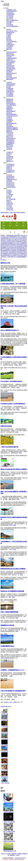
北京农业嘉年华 (11, 247)
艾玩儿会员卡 (9, 18)
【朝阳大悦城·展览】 (8, 802)
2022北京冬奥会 (10, 185)
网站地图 (12, 855)
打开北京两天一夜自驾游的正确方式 (11, 381)
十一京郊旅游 (9, 194)
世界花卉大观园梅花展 (12, 129)
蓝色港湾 (3, 240)
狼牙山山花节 (9, 146)
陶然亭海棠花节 (10, 140)
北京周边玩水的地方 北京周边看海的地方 (13, 403)
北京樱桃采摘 (9, 88)
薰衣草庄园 (21, 247)
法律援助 (19, 853)
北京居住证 (13, 249)
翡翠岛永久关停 (5, 263)
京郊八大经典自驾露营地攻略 (9, 612)
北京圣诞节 (9, 191)
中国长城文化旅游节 (21, 249)
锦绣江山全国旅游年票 (12, 20)
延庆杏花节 (9, 124)
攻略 (17, 222)
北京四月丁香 (4, 713)
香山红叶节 (9, 153)
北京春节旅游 (9, 203)
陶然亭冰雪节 (9, 53)
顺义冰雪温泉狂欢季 (11, 77)
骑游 (4, 225)
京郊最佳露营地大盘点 (7, 646)
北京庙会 (8, 29)
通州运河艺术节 (10, 178)
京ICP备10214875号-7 (20, 858)
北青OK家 (8, 23)
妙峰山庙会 (9, 49)
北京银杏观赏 (9, 156)
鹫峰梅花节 (9, 131)
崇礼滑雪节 (9, 71)
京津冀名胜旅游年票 (11, 11)
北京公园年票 (9, 17)
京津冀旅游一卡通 (11, 9)
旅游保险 (22, 212)
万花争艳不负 (4, 751)
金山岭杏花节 (9, 135)
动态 (10, 222)
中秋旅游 (8, 193)
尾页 (16, 702)
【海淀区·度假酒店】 (8, 812)
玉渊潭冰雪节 (9, 70)
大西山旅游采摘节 (11, 84)
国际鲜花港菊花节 (11, 111)
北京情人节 (9, 202)
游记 (17, 225)
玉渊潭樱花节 (9, 120)
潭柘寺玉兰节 (9, 137)
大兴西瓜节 (9, 82)
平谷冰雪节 (9, 56)
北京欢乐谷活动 (11, 241)
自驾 (23, 222)
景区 (23, 225)
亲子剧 (20, 235)
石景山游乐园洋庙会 (11, 41)
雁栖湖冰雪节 (9, 79)
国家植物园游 (4, 745)
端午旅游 (8, 197)
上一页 (9, 702)
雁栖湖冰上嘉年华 (7, 253)
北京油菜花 (9, 118)
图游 (4, 228)
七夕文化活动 (9, 209)
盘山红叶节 (9, 159)
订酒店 (11, 212)
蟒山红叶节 (20, 252)
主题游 (2, 1)
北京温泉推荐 (18, 241)
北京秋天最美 (4, 726)
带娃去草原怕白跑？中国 (9, 851)
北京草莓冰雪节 (10, 65)
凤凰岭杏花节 (9, 132)
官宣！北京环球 (5, 783)
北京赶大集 (20, 255)
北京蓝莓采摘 (9, 94)
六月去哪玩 (8, 240)
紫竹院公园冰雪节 (11, 61)
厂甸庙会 (8, 35)
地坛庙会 (8, 38)
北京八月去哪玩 (22, 237)
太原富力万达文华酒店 (9, 821)
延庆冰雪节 (9, 64)
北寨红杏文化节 (23, 238)
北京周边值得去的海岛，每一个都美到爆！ (13, 283)
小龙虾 (15, 235)
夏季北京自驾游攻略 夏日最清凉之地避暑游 (14, 469)
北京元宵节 (9, 205)
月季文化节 (9, 147)
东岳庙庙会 (9, 34)
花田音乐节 (9, 168)
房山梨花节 (9, 112)
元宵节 (16, 238)
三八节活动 (9, 206)
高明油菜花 (13, 244)
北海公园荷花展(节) (11, 105)
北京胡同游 (9, 175)
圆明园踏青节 (9, 144)
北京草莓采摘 (9, 90)
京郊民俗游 (9, 181)
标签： (2, 271)
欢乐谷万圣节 (9, 208)
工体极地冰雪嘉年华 (11, 58)
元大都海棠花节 (10, 141)
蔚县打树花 (20, 246)
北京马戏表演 (13, 255)
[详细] (15, 268)
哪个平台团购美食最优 (9, 831)
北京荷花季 (9, 149)
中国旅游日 (14, 250)
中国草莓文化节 (10, 91)
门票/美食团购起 (21, 232)
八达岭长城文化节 (11, 256)
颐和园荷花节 (9, 100)
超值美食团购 (9, 235)
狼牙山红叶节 (9, 158)
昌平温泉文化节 (13, 252)
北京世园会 (7, 249)
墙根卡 (7, 212)
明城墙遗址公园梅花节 (12, 128)
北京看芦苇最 (4, 720)
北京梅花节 (9, 121)
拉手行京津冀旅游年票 (12, 26)
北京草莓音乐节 (10, 170)
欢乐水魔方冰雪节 (11, 68)
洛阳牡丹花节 (5, 237)
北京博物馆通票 (10, 14)
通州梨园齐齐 (4, 776)
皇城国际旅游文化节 (11, 179)
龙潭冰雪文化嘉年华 (11, 52)
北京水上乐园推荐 (20, 243)
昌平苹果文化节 (10, 85)
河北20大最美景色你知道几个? (10, 330)
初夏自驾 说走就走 (6, 426)
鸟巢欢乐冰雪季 (10, 55)
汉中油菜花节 (23, 240)
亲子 (10, 225)
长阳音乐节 (9, 167)
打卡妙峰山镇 (4, 739)
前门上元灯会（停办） (12, 30)
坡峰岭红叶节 (9, 161)
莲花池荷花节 (9, 102)
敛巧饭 (16, 247)
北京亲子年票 (9, 12)
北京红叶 (8, 155)
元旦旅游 (8, 190)
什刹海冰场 (15, 253)
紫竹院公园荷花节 (11, 103)
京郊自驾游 (7, 244)
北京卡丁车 (12, 238)
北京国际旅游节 (10, 176)
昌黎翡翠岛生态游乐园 (7, 625)
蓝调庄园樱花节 (10, 143)
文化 (12, 232)
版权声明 (14, 853)
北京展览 (24, 241)
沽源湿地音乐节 (10, 165)
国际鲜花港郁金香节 (11, 114)
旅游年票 (3, 212)
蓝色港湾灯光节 (10, 184)
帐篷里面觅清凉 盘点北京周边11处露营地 (13, 568)
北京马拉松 (3, 241)
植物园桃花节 (9, 108)
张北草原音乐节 (10, 164)
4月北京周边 (4, 757)
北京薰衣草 (9, 117)
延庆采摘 (8, 87)
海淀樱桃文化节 (12, 243)
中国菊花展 (9, 109)
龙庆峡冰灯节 (9, 59)
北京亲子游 (9, 196)
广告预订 (17, 855)
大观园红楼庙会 (10, 44)
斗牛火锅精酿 (4, 764)
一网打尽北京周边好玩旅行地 (9, 447)
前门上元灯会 (13, 246)
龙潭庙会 (8, 37)
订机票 (14, 212)
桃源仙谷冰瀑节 (10, 67)
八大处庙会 (9, 43)
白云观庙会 (9, 47)
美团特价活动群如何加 (9, 841)
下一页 (13, 702)
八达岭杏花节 (9, 134)
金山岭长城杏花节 (11, 138)
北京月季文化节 (15, 240)
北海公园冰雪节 (10, 62)
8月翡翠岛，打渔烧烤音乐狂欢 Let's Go (12, 670)
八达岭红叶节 (9, 152)
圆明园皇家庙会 (10, 32)
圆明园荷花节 (9, 99)
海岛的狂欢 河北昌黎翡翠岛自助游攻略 (12, 591)
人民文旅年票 (9, 24)
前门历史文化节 (10, 182)
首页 (2, 259)
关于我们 (8, 853)
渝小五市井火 (4, 770)
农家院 (18, 212)
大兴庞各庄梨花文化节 (12, 115)
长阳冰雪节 (9, 74)
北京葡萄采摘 (9, 96)
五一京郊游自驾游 (11, 199)
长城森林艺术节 (10, 172)
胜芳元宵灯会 (6, 246)
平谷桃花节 (9, 106)
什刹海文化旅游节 (11, 187)
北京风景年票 (9, 15)
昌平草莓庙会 (9, 46)
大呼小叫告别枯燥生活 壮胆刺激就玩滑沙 (13, 691)
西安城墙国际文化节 (6, 250)
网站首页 (3, 853)
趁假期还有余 (4, 732)
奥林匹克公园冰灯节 (11, 73)
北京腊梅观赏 (22, 253)
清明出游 (8, 200)
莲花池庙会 (9, 40)
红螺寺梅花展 (9, 126)
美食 (8, 232)
